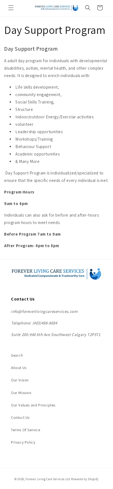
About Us (19, 367)
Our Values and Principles (33, 405)
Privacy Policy (23, 442)
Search (17, 355)
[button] (11, 8)
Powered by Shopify (85, 479)
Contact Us (20, 417)
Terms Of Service (25, 429)
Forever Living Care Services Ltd (48, 479)
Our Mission (21, 392)
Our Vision (20, 380)
